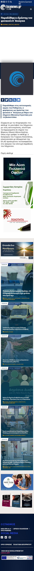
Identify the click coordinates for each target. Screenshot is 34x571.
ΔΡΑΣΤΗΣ (11, 24)
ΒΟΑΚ (22, 364)
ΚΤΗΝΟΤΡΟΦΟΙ (21, 401)
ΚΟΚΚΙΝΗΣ (12, 435)
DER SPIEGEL (5, 467)
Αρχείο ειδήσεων (20, 529)
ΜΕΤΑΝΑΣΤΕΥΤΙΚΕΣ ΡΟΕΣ (21, 466)
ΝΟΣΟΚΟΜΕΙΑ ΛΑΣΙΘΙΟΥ (20, 435)
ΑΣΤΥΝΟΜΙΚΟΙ (17, 298)
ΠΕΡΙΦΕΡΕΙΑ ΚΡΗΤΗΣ (13, 401)
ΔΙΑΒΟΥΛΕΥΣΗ (6, 403)
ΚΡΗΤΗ (5, 298)
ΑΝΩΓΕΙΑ (16, 24)
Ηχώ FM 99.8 (6, 529)
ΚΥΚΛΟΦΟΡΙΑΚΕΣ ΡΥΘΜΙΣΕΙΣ (13, 364)
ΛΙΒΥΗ (14, 466)
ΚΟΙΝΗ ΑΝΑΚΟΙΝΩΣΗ (10, 299)
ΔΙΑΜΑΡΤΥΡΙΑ (10, 298)
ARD (10, 467)
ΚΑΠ (14, 403)
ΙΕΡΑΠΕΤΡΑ (4, 264)
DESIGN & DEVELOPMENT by (12, 552)
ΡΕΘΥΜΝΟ (5, 24)
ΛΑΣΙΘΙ (5, 364)
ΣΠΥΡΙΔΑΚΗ (6, 435)
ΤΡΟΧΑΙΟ (11, 331)
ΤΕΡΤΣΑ (28, 466)
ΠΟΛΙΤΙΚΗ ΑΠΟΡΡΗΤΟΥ (22, 544)
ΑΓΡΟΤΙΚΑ (6, 401)
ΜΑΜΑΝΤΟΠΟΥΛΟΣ (8, 466)
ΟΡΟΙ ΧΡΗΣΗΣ (6, 544)
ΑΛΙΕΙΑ (11, 403)
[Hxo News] (10, 8)
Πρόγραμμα (6, 530)
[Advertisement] (17, 45)
